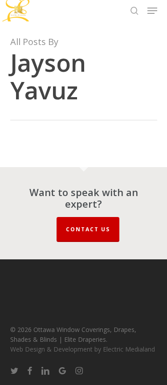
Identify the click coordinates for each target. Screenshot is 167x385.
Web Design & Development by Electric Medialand (82, 349)
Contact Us (88, 229)
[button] (152, 10)
